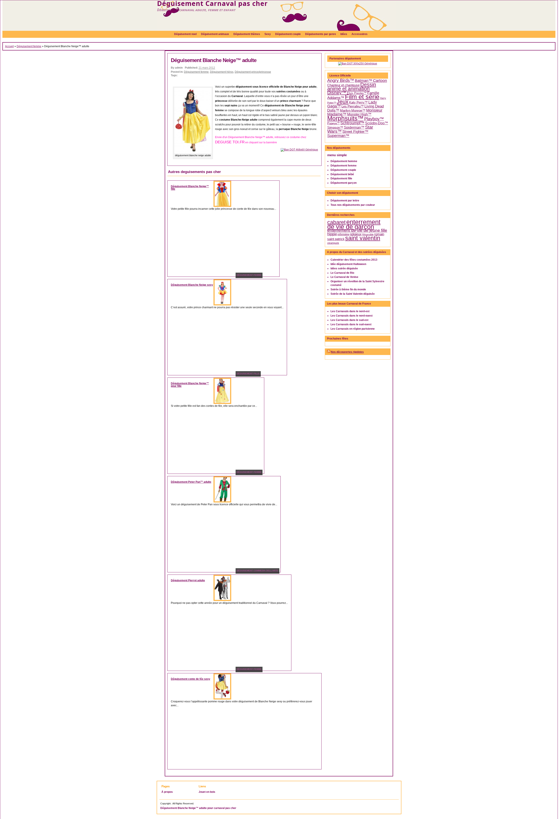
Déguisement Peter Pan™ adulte (191, 481)
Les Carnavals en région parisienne (353, 328)
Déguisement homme (344, 161)
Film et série (362, 96)
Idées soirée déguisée (344, 268)
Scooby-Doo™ (376, 123)
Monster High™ (359, 114)
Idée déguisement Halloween (348, 264)
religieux (356, 234)
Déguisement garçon (344, 182)
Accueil (9, 46)
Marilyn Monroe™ (353, 110)
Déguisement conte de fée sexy (190, 678)
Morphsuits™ (345, 118)
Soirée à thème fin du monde (348, 289)
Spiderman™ (354, 127)
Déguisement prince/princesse (253, 71)
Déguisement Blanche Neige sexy (192, 284)
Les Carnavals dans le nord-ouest (352, 315)
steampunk (333, 243)
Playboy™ (374, 118)
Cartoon (380, 80)
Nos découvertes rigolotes (347, 351)
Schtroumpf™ (352, 123)
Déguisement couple (343, 169)
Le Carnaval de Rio (342, 272)
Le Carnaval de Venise (344, 277)
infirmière (343, 234)
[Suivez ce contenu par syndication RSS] (328, 351)
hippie (332, 234)
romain (379, 234)
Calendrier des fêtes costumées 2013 (354, 259)
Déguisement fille (341, 178)
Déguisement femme (29, 46)
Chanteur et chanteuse (343, 85)
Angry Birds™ (340, 80)
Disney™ (336, 92)
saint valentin (362, 238)
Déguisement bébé (342, 174)
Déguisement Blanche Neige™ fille (190, 187)
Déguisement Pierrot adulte (188, 580)
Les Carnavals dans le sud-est (349, 320)
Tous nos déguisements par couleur (353, 204)
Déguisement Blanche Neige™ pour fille (190, 385)
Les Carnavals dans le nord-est (350, 311)
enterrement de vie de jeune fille (357, 230)
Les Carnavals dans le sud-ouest (351, 324)
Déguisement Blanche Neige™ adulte (213, 60)
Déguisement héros (221, 71)
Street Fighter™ (355, 131)
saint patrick (336, 239)
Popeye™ (333, 123)
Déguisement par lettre (345, 200)
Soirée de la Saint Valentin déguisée (353, 293)
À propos (167, 791)
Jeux (342, 102)
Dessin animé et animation (351, 87)
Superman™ (338, 135)
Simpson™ (335, 127)
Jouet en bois (207, 791)
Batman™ (363, 80)
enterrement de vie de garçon (353, 224)
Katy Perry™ (358, 102)
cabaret (336, 222)
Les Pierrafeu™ (352, 106)
